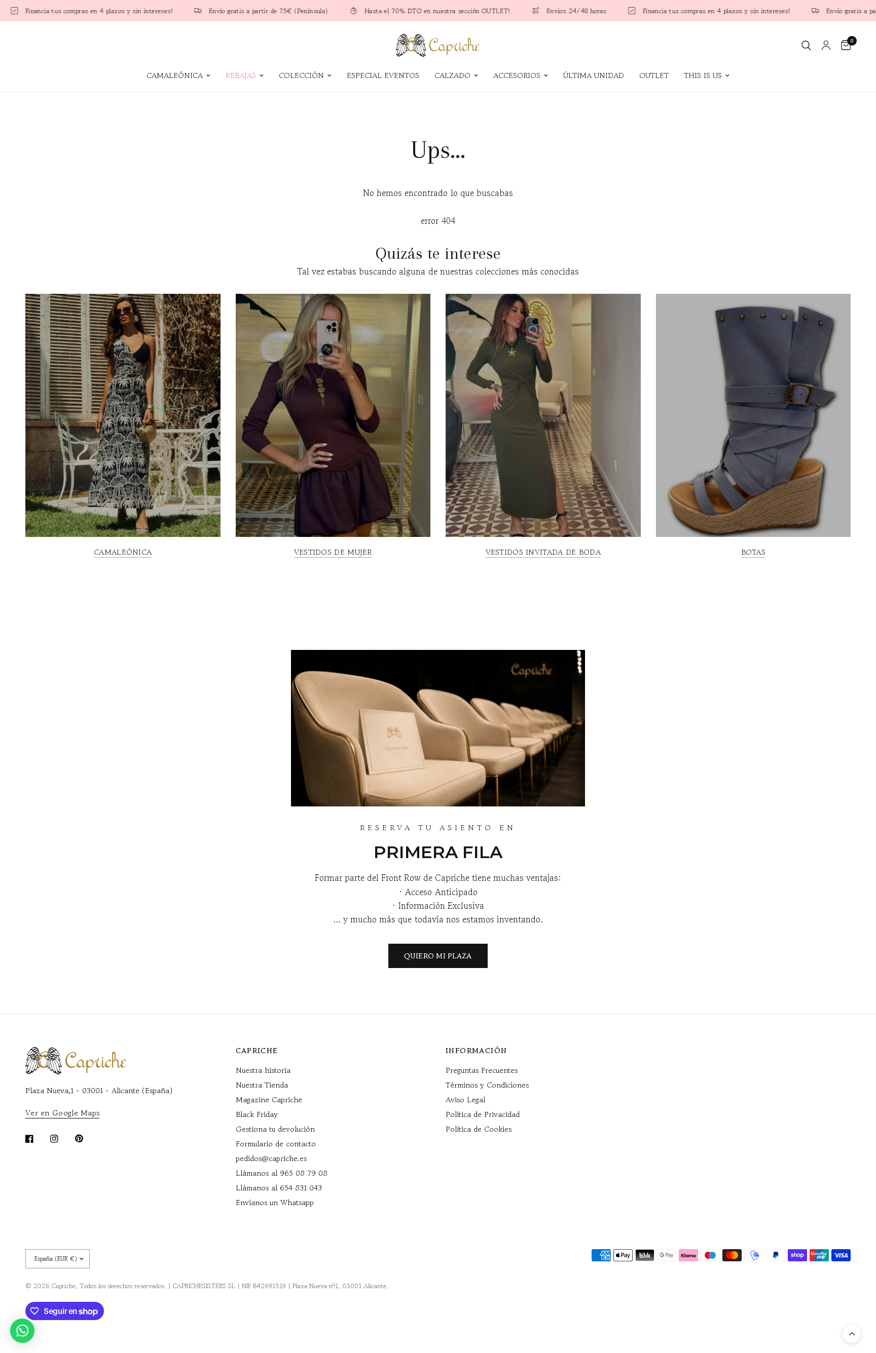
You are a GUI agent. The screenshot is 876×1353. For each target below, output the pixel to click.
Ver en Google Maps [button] (62, 1112)
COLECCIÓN (301, 75)
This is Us (703, 75)
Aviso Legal (465, 1099)
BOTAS (753, 552)
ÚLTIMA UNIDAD (593, 75)
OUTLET (654, 75)
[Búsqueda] (806, 45)
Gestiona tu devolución (275, 1129)
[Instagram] (61, 1139)
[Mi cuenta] (826, 45)
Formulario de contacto (276, 1143)
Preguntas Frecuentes (482, 1070)
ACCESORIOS (516, 75)
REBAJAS (241, 75)
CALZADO (452, 75)
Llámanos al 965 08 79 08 (281, 1173)
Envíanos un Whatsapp (275, 1202)
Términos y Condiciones (487, 1084)
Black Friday (257, 1114)
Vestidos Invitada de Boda (543, 552)
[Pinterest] (86, 1138)
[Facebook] (36, 1139)
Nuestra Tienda (262, 1084)
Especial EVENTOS (383, 75)
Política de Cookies (479, 1129)
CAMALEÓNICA (175, 75)
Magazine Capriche (269, 1099)
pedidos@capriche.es (271, 1158)
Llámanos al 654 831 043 (279, 1187)
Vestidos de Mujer (333, 552)
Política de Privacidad (483, 1114)
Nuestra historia (263, 1070)
